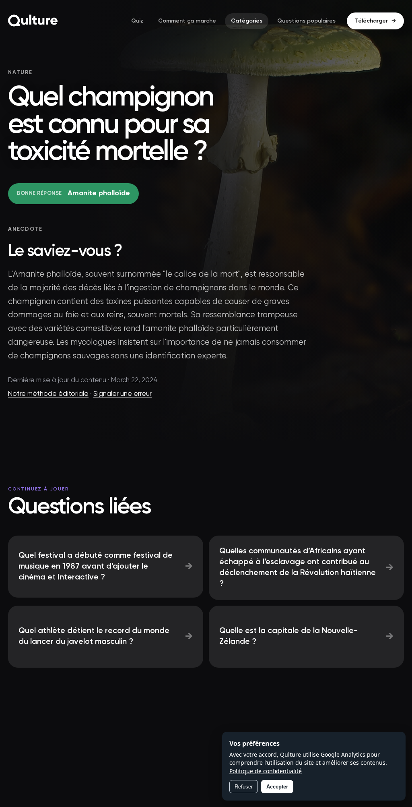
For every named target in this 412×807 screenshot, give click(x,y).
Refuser (244, 787)
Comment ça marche (187, 21)
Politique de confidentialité (265, 771)
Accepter (277, 787)
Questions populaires (306, 21)
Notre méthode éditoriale (48, 394)
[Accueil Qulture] (33, 20)
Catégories (246, 21)
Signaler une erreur (122, 394)
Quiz (137, 21)
